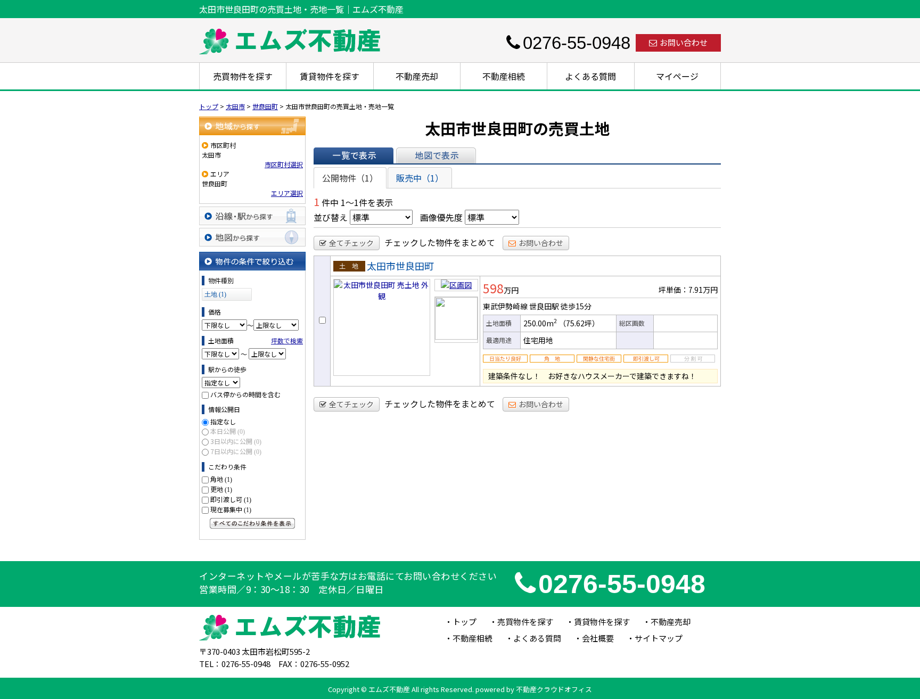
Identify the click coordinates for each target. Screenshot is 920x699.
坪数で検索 (287, 340)
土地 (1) (215, 294)
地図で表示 (436, 155)
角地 (221, 478)
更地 (221, 489)
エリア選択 (287, 193)
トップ (465, 621)
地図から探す (252, 237)
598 (493, 288)
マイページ (677, 76)
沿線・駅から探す (252, 216)
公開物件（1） (350, 177)
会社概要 (598, 638)
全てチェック (351, 242)
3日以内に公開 (235, 441)
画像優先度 (441, 217)
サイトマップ (659, 638)
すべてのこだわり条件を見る (252, 523)
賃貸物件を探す (329, 76)
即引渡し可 (230, 499)
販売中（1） (419, 177)
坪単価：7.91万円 (688, 289)
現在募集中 (230, 509)
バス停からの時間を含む (245, 394)
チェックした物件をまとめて (439, 242)
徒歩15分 (576, 306)
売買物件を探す (243, 76)
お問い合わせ (684, 42)
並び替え (331, 217)
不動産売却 (417, 76)
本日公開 (227, 430)
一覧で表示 (353, 155)
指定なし (223, 421)
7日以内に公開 (235, 451)
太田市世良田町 (400, 266)
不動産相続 (503, 76)
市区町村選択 (284, 164)
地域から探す (252, 126)
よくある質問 (590, 76)
